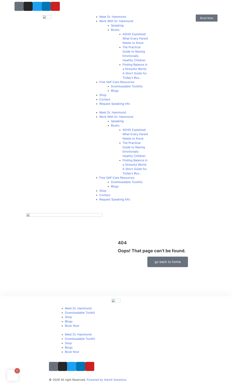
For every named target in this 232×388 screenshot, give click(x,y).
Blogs (115, 90)
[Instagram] (28, 6)
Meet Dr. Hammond (112, 16)
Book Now (72, 325)
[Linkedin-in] (46, 6)
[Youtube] (55, 6)
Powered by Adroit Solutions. (107, 379)
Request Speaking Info (114, 103)
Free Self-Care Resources (116, 82)
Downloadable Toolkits (126, 86)
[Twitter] (37, 6)
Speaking (117, 25)
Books (115, 30)
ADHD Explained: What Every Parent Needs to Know (135, 38)
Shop (102, 95)
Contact (104, 99)
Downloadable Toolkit (80, 312)
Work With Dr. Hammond (116, 21)
